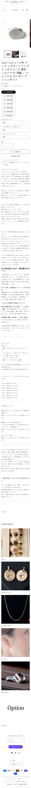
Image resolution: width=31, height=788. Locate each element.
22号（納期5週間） (8, 115)
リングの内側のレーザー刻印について (11, 126)
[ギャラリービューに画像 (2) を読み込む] (15, 54)
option (3, 725)
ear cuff (3, 659)
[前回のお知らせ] (3, 2)
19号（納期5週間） (8, 103)
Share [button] (4, 512)
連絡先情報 (9, 784)
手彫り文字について (6, 119)
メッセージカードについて (8, 133)
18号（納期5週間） (8, 100)
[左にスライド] (2, 55)
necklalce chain (6, 626)
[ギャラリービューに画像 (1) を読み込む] (7, 54)
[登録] (22, 741)
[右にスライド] (29, 55)
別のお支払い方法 (15, 155)
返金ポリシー (21, 778)
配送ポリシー (25, 781)
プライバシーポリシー (10, 781)
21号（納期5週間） (8, 111)
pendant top (5, 592)
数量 (2, 142)
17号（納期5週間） (8, 96)
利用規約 (18, 781)
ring (2, 559)
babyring (4, 692)
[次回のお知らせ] (28, 2)
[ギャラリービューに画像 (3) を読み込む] (23, 54)
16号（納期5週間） (8, 92)
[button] (3, 10)
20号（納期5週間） (8, 107)
